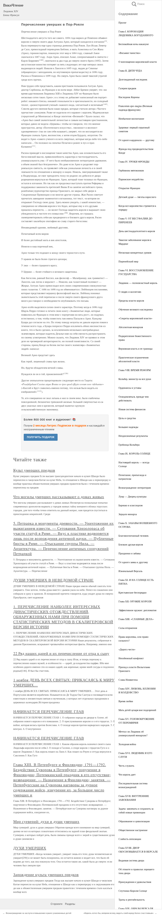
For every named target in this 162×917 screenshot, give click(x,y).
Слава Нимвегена (128, 679)
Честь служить (126, 765)
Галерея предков (127, 88)
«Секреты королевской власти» (135, 318)
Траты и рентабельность (131, 899)
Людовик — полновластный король (137, 282)
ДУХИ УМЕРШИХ (29, 847)
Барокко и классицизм (130, 505)
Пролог (122, 22)
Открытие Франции (129, 188)
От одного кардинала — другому (136, 140)
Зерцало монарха (127, 514)
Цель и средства (127, 418)
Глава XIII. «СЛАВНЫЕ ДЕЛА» (136, 619)
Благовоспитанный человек (133, 535)
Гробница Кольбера (129, 444)
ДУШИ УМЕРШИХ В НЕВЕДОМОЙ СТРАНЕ (53, 580)
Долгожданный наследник (132, 79)
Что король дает (127, 774)
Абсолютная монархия (130, 327)
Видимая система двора (131, 860)
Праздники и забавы (129, 553)
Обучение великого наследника (135, 309)
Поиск (137, 4)
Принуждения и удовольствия (134, 882)
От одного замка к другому (133, 562)
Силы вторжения (127, 627)
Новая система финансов (132, 409)
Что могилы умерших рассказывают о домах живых (58, 496)
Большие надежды (128, 427)
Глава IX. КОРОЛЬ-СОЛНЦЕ (134, 453)
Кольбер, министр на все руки (134, 379)
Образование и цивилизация (134, 821)
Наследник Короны (129, 97)
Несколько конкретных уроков (134, 252)
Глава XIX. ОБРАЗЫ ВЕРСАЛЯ (135, 908)
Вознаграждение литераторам (134, 487)
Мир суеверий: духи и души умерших (46, 821)
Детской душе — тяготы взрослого (137, 197)
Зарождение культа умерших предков (46, 874)
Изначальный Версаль (130, 571)
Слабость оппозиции (129, 839)
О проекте (56, 904)
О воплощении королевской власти (137, 61)
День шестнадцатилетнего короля (136, 231)
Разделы (70, 904)
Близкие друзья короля (130, 544)
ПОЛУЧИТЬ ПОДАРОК (40, 437)
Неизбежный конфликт (131, 658)
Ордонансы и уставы (129, 387)
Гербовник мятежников (131, 170)
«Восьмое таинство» (129, 52)
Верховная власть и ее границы (135, 348)
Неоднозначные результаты (133, 435)
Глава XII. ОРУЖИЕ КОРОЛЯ (135, 601)
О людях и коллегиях (129, 291)
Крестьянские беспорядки (132, 592)
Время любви (125, 701)
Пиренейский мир (128, 261)
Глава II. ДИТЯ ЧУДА (130, 70)
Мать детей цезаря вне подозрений (137, 710)
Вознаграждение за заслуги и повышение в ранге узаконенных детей (38, 913)
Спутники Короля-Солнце (132, 890)
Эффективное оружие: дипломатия (137, 610)
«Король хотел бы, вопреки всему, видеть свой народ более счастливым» (119, 913)
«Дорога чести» (126, 649)
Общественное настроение (132, 830)
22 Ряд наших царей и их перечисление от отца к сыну (61, 653)
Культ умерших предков (34, 470)
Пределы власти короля (131, 300)
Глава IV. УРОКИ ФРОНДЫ (133, 161)
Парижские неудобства (130, 179)
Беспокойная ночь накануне (133, 44)
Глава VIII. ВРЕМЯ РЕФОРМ (134, 370)
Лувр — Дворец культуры (132, 496)
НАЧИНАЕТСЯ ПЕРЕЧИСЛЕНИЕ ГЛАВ (48, 711)
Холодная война (127, 744)
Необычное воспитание (131, 118)
